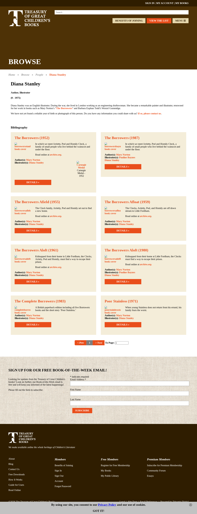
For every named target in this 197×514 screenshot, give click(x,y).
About (11, 458)
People (39, 74)
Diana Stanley (57, 74)
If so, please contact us (149, 113)
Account (59, 481)
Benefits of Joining (129, 20)
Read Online (14, 490)
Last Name (75, 399)
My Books (106, 470)
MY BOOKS (182, 3)
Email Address (78, 379)
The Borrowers (64, 108)
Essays (150, 476)
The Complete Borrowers (35, 301)
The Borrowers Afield (32, 202)
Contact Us (13, 469)
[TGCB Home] (33, 25)
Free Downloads (16, 474)
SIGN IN (150, 3)
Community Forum (156, 470)
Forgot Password (63, 486)
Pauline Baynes (127, 157)
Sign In (58, 470)
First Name (75, 389)
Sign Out (59, 476)
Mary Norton (33, 160)
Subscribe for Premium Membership (164, 465)
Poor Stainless (116, 301)
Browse (25, 74)
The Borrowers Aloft (31, 250)
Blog (10, 464)
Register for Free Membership (115, 465)
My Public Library (110, 476)
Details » (32, 182)
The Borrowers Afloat (122, 202)
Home (11, 74)
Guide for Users (16, 485)
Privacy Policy (107, 504)
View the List (159, 20)
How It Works (15, 479)
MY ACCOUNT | (165, 3)
